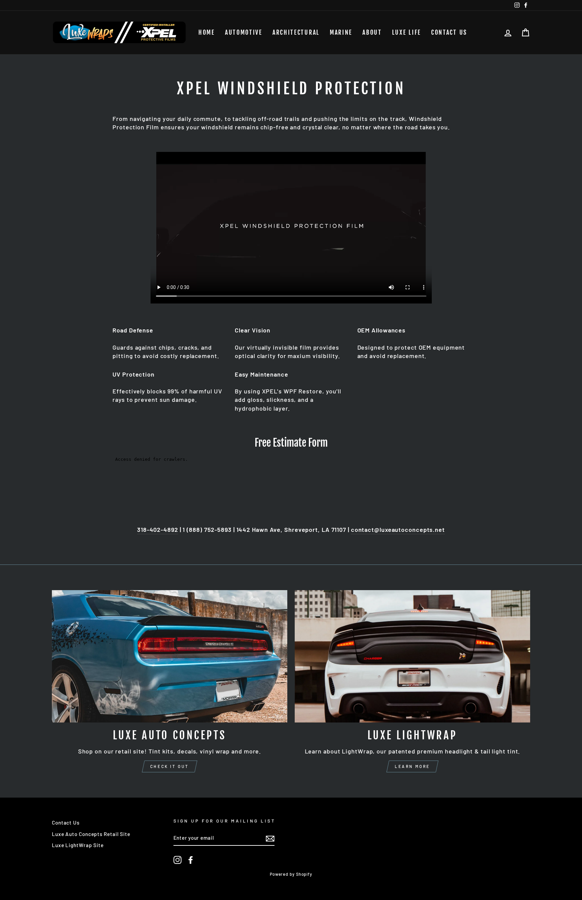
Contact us (449, 32)
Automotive (243, 32)
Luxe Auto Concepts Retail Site (91, 834)
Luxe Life (406, 32)
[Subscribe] (270, 838)
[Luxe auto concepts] (169, 656)
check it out (169, 766)
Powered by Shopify (291, 874)
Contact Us (65, 822)
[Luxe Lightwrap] (412, 656)
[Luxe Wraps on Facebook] (191, 860)
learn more (412, 766)
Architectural (296, 32)
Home (206, 32)
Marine (341, 32)
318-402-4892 (157, 529)
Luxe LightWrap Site (78, 845)
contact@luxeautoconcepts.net (398, 529)
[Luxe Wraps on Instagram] (177, 860)
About (372, 32)
